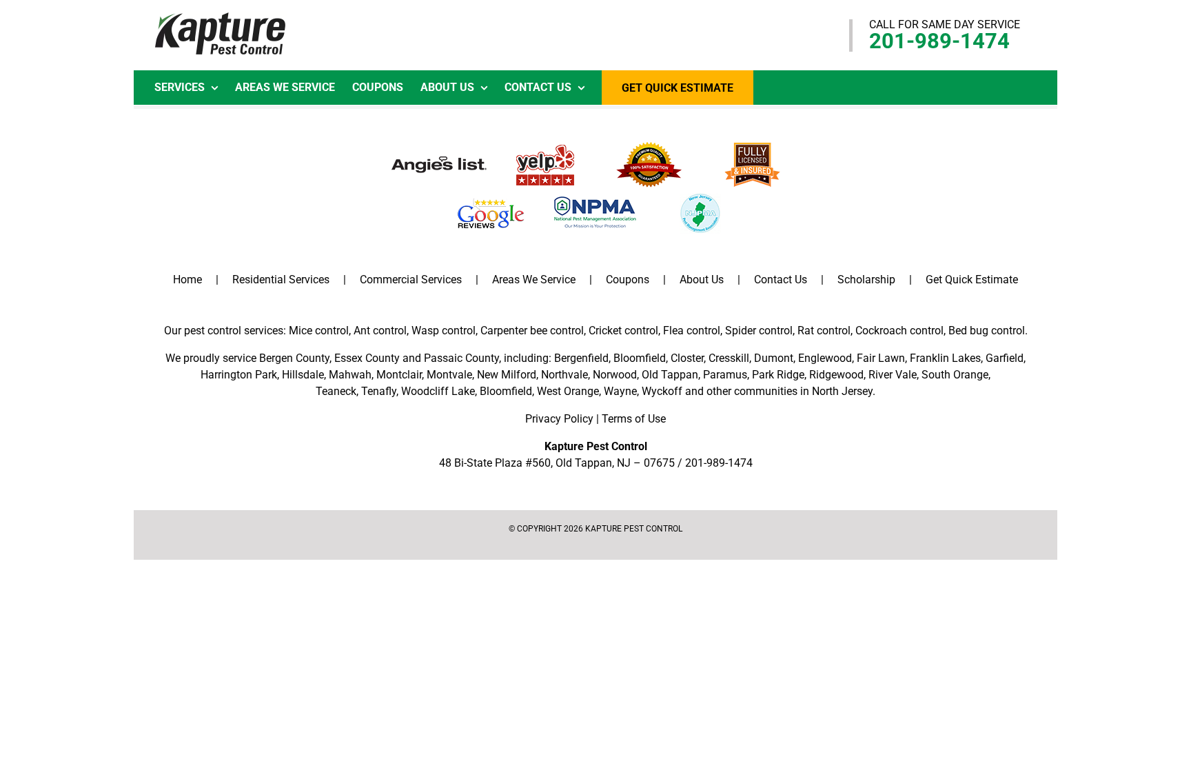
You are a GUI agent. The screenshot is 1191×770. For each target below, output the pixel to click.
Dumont (773, 358)
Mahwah (350, 374)
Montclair (399, 374)
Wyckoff (662, 391)
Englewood (825, 358)
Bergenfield (581, 358)
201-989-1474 (939, 41)
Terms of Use (634, 418)
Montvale (449, 374)
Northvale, (565, 374)
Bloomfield (639, 358)
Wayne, (621, 391)
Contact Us (780, 279)
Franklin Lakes (945, 358)
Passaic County (461, 358)
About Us (702, 279)
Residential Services (280, 279)
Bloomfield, (507, 391)
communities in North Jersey (803, 391)
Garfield (1005, 358)
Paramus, (726, 374)
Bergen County (294, 358)
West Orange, (569, 391)
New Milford (506, 374)
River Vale (892, 374)
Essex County (367, 358)
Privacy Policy (559, 418)
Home (187, 279)
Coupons (627, 279)
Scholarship (866, 279)
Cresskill (729, 358)
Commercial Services (411, 279)
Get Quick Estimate (972, 279)
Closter (687, 358)
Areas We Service (534, 279)
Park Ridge (778, 374)
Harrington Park (239, 374)
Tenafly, (379, 391)
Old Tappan (670, 374)
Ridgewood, (837, 374)
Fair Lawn (881, 358)
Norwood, (616, 374)
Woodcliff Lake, (439, 391)
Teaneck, (337, 391)
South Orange (955, 374)
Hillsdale (303, 374)
